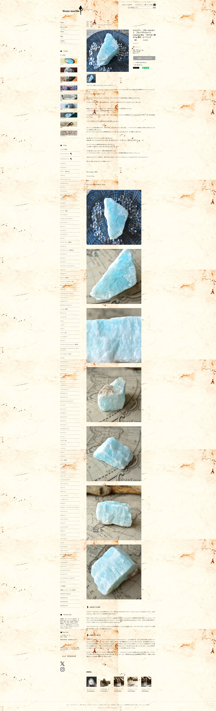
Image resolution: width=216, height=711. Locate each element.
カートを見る (150, 4)
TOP (87, 21)
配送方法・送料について (117, 704)
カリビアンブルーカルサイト (105, 24)
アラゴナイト (93, 23)
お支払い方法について (104, 704)
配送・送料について (138, 50)
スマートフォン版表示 (144, 704)
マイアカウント (139, 4)
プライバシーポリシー (92, 704)
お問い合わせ (82, 704)
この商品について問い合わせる (144, 58)
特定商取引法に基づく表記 (131, 704)
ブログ (88, 85)
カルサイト (93, 24)
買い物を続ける (138, 65)
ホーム (68, 704)
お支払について (137, 51)
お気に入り (137, 47)
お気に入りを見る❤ (127, 4)
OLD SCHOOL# (76, 649)
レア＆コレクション (65, 158)
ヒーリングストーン (65, 153)
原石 (91, 21)
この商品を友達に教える (141, 62)
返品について (136, 53)
